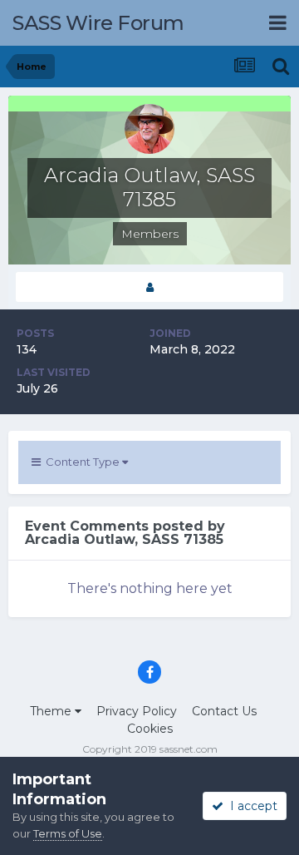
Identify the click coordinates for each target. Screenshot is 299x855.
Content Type (81, 461)
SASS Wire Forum (98, 23)
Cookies (150, 728)
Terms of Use (67, 833)
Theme (52, 711)
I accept (250, 805)
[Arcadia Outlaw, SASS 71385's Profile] (149, 287)
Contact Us (224, 711)
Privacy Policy (136, 711)
